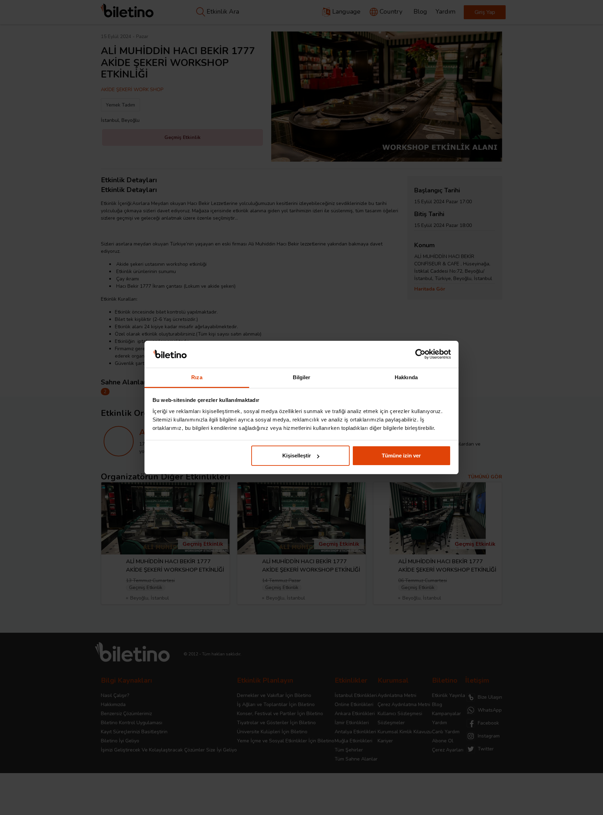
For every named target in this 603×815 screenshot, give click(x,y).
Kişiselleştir (296, 455)
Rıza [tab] (196, 377)
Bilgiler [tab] (302, 377)
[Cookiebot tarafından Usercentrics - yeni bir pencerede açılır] (420, 354)
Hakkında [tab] (406, 377)
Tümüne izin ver (401, 455)
